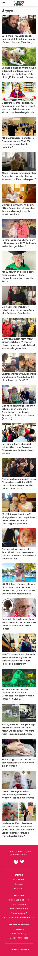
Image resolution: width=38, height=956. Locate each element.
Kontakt (19, 884)
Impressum (19, 929)
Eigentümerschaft (19, 913)
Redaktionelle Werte (19, 908)
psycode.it (19, 888)
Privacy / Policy (19, 933)
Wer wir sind (19, 879)
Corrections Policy (19, 904)
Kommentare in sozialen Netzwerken (19, 917)
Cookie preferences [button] (19, 938)
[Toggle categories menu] (3, 3)
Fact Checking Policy (19, 900)
